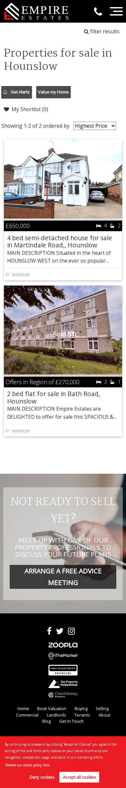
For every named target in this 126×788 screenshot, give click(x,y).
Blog (46, 721)
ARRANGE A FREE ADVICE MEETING (63, 576)
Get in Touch (71, 721)
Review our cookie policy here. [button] (27, 765)
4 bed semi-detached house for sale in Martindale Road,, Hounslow (59, 241)
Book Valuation (51, 708)
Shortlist (20, 275)
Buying (81, 708)
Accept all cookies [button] (79, 777)
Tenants (82, 715)
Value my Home (53, 92)
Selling (102, 708)
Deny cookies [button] (42, 777)
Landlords (56, 715)
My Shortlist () (30, 109)
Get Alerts (20, 92)
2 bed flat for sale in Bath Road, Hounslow (53, 397)
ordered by (56, 125)
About (104, 715)
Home (23, 708)
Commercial (27, 715)
